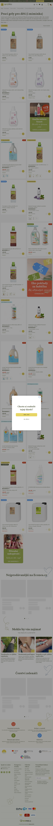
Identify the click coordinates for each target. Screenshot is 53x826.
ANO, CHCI (26, 415)
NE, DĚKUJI (26, 419)
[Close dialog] (40, 397)
